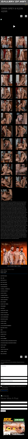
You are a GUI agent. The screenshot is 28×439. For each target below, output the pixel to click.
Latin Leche (3, 321)
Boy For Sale (4, 282)
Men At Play (3, 332)
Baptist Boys (4, 276)
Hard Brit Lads (4, 310)
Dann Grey (4, 271)
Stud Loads (3, 345)
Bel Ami (2, 278)
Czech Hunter (4, 299)
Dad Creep (3, 301)
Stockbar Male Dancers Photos (9, 340)
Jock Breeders (4, 317)
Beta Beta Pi (3, 280)
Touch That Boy (4, 349)
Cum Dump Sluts (4, 297)
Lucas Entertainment (6, 325)
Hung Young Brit (5, 314)
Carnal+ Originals (5, 288)
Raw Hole (3, 336)
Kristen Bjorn (4, 319)
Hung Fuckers (4, 312)
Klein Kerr (3, 272)
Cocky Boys (3, 293)
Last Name (3, 407)
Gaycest (3, 308)
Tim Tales (3, 347)
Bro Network (4, 284)
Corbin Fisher (4, 295)
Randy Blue (3, 334)
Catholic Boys (4, 291)
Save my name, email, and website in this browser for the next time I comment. (14, 387)
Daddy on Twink (4, 304)
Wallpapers (4, 353)
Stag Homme (3, 338)
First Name (3, 404)
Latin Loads (3, 323)
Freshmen (3, 306)
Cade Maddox (4, 286)
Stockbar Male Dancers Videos (8, 342)
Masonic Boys (4, 327)
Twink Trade (4, 351)
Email (2, 400)
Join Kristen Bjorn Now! (14, 266)
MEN (2, 330)
